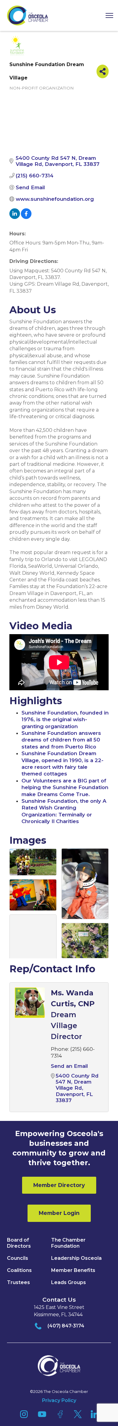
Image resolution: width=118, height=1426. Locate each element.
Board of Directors (19, 1243)
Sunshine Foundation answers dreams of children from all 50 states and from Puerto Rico (61, 740)
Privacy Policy (59, 1400)
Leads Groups (68, 1282)
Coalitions (19, 1270)
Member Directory (59, 1185)
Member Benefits (73, 1270)
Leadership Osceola (76, 1258)
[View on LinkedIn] (14, 217)
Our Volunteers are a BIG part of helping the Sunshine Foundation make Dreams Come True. (64, 787)
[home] (27, 15)
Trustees (18, 1282)
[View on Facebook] (26, 217)
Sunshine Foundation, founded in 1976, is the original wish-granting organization (65, 719)
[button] (107, 15)
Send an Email (69, 1066)
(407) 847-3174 (66, 1326)
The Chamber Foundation (68, 1243)
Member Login (59, 1213)
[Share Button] (103, 71)
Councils (17, 1258)
